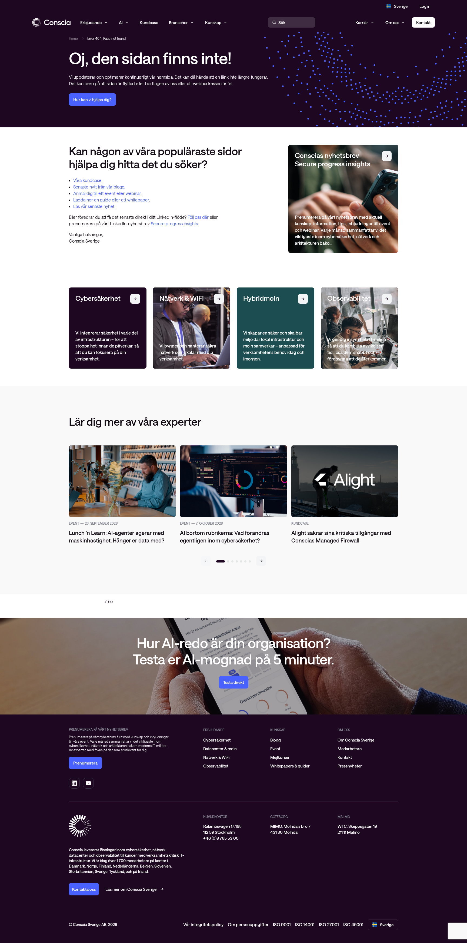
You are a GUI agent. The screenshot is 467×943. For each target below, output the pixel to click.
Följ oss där (199, 217)
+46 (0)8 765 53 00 (221, 838)
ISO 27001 (329, 924)
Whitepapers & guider (290, 765)
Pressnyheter (350, 765)
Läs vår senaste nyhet (93, 206)
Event (275, 748)
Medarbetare (350, 748)
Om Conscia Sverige (356, 739)
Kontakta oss (84, 889)
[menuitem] (233, 740)
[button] (261, 561)
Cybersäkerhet (217, 739)
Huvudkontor (215, 817)
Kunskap (277, 730)
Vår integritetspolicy (203, 924)
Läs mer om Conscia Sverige (130, 889)
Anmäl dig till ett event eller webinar (107, 193)
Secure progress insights (174, 223)
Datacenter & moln (220, 748)
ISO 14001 (305, 924)
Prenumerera (85, 762)
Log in (425, 6)
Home (73, 38)
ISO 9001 (282, 924)
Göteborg (279, 817)
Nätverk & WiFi (216, 757)
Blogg (275, 739)
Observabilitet (215, 765)
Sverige (401, 6)
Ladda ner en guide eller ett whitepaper (111, 199)
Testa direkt (233, 682)
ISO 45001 (353, 924)
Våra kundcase (87, 180)
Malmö (344, 817)
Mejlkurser (280, 757)
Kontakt (345, 757)
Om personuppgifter (248, 924)
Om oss (392, 22)
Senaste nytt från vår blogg (98, 186)
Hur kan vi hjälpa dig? (92, 99)
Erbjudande (213, 730)
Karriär (361, 22)
